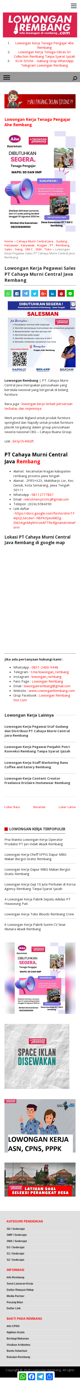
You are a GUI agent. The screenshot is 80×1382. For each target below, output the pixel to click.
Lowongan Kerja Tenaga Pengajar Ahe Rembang (44, 45)
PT (51, 245)
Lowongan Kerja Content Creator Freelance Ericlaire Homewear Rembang (37, 780)
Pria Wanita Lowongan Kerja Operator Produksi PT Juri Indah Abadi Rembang (33, 841)
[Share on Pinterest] (61, 293)
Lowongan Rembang (47, 681)
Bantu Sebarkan (17, 1350)
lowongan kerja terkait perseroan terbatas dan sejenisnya (38, 406)
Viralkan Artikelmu (18, 1344)
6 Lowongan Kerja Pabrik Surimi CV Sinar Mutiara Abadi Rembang (35, 926)
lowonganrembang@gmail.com (47, 686)
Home (8, 241)
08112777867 (43, 494)
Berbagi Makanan (18, 1338)
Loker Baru (12, 807)
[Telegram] (25, 293)
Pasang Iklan (15, 1302)
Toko (48, 249)
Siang (18, 249)
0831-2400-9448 (45, 667)
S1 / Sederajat (15, 1253)
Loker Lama (67, 807)
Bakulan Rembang (18, 1357)
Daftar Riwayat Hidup (20, 1289)
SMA (39, 249)
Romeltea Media (12, 1380)
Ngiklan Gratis (16, 1332)
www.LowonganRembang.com (52, 690)
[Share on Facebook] (16, 293)
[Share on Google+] (43, 293)
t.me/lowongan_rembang (50, 672)
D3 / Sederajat (15, 1247)
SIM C (29, 249)
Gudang (61, 241)
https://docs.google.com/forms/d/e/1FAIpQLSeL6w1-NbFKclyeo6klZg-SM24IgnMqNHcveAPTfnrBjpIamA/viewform (44, 520)
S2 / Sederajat (15, 1259)
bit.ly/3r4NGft (23, 441)
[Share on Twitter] (34, 293)
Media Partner (15, 1296)
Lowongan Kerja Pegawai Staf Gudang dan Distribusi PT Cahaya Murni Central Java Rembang (37, 731)
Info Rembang (15, 1277)
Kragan (42, 245)
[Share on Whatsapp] (8, 293)
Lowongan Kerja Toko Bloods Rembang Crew (39, 914)
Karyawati (27, 245)
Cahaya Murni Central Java (34, 241)
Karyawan (11, 245)
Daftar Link (14, 1308)
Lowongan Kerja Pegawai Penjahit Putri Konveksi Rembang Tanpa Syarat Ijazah (37, 748)
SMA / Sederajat (17, 1241)
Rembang (62, 245)
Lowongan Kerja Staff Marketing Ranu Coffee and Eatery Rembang (36, 764)
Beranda (39, 807)
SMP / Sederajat (17, 1234)
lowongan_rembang (47, 676)
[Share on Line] (70, 293)
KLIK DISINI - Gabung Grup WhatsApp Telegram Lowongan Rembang (44, 63)
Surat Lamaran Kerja (20, 1283)
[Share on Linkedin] (52, 293)
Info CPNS (13, 1326)
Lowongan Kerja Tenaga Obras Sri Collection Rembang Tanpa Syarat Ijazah (44, 54)
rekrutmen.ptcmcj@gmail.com (46, 499)
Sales (8, 249)
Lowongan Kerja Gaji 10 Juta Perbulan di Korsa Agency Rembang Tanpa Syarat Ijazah (40, 886)
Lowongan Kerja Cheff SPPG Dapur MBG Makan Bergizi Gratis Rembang (35, 856)
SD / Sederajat (16, 1228)
